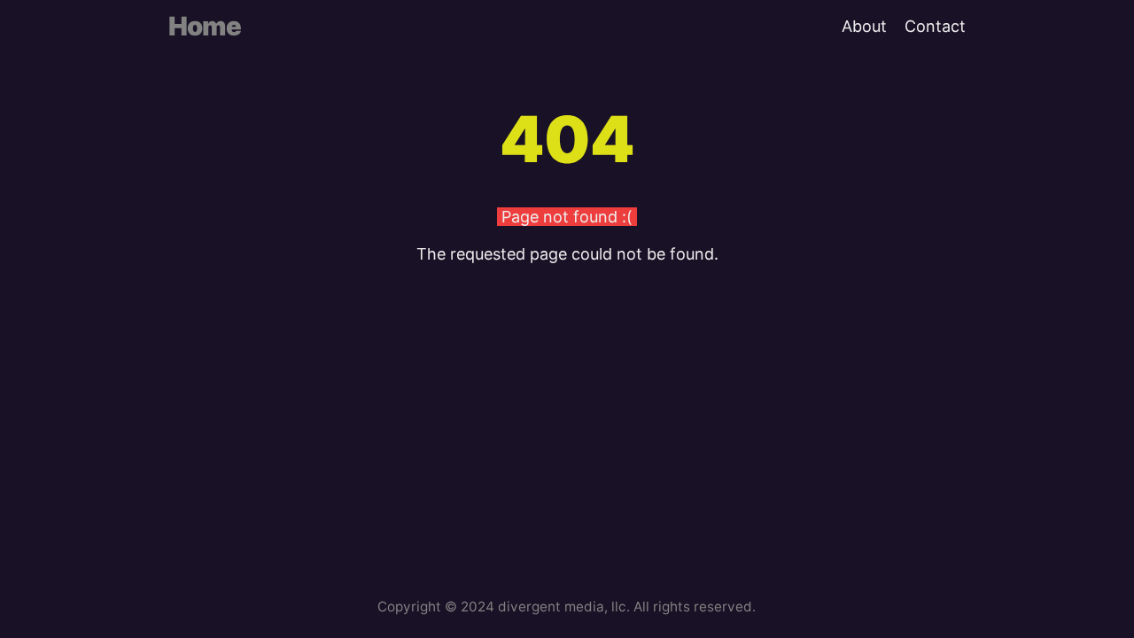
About (864, 26)
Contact (935, 26)
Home (204, 26)
